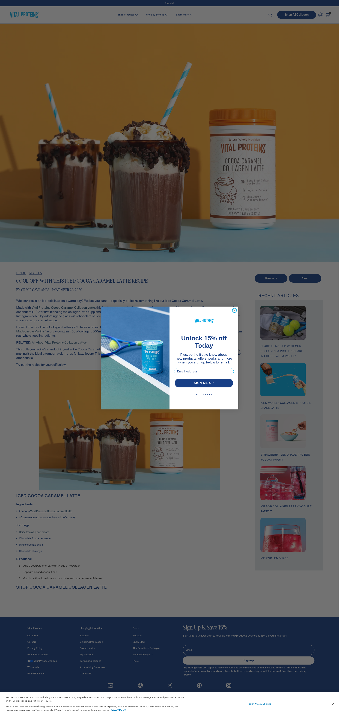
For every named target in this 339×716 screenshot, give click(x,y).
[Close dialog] (234, 310)
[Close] (333, 704)
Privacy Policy (118, 710)
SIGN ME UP (204, 382)
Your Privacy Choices (260, 703)
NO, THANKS (204, 394)
